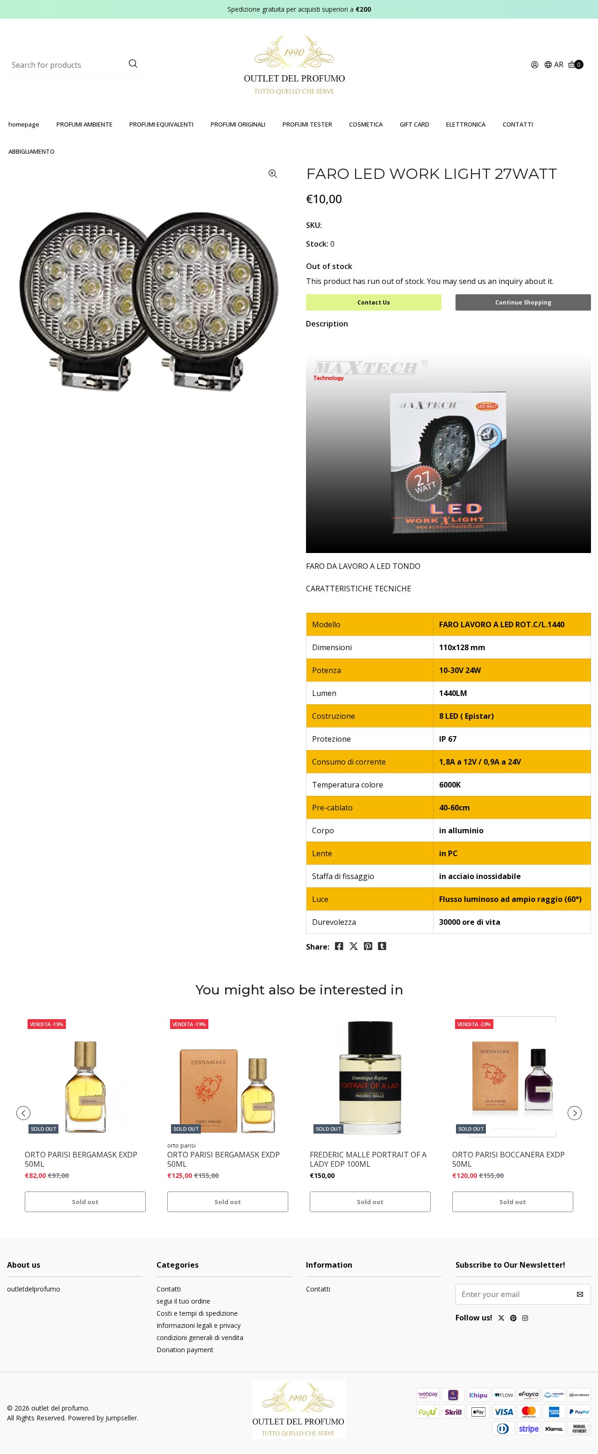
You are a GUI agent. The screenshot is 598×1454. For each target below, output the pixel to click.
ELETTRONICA (465, 124)
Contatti (169, 1288)
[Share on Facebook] (339, 946)
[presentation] (23, 1113)
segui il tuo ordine (183, 1301)
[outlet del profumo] (299, 64)
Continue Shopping (523, 302)
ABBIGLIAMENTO (31, 151)
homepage (23, 124)
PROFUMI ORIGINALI (238, 124)
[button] (553, 65)
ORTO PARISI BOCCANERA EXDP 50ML (508, 1159)
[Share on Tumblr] (382, 946)
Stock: (317, 244)
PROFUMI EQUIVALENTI (161, 124)
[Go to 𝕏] (501, 1319)
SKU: (314, 225)
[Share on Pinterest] (368, 946)
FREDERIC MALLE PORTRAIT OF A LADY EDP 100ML (368, 1159)
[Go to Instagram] (525, 1319)
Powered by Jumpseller (102, 1417)
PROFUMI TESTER (307, 124)
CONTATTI (518, 124)
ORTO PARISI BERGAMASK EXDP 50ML (81, 1159)
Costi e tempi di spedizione (197, 1313)
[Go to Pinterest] (513, 1319)
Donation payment (185, 1349)
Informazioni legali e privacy (199, 1325)
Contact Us (373, 302)
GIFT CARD (414, 124)
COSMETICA (366, 124)
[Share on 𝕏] (353, 946)
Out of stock (329, 266)
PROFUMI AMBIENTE (85, 124)
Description (327, 324)
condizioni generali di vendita (200, 1337)
